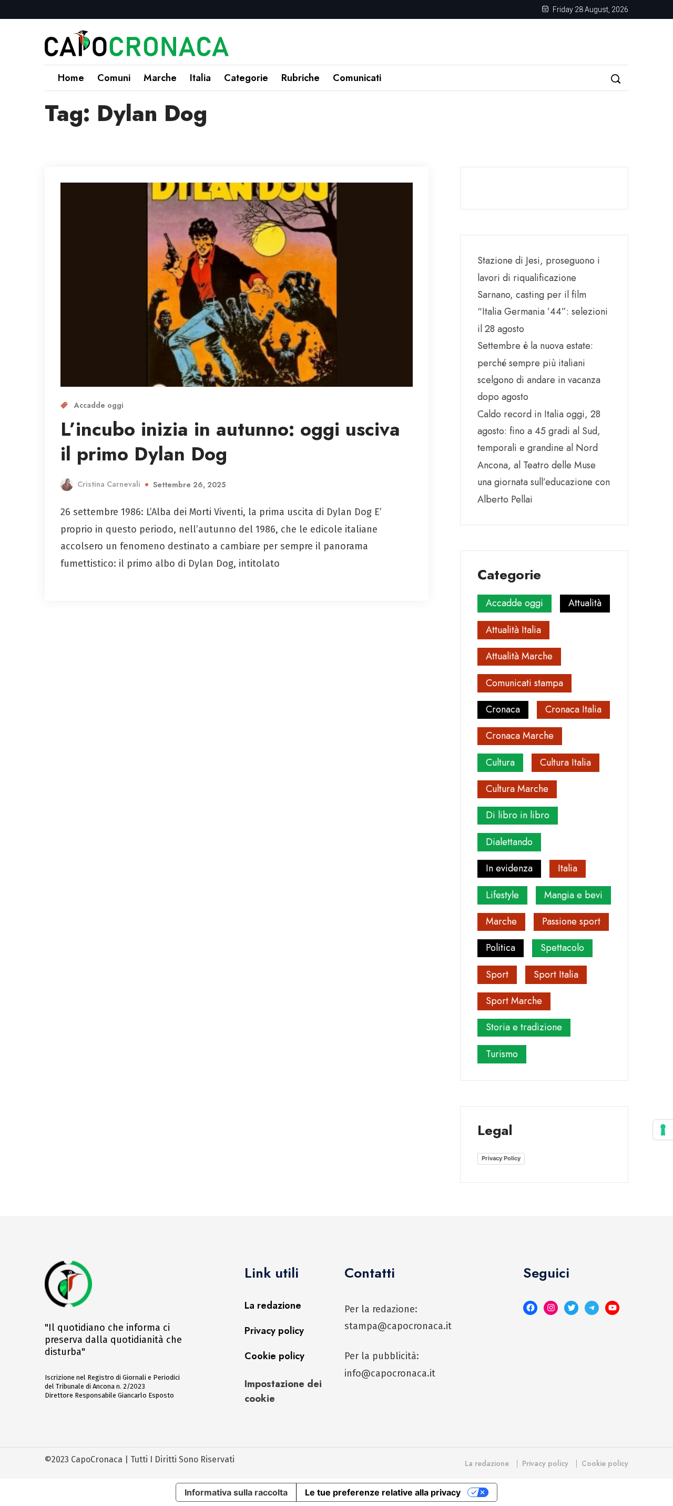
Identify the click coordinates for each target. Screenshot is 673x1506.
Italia (200, 78)
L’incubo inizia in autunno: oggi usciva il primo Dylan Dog (230, 441)
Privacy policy (274, 1331)
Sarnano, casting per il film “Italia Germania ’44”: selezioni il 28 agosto (542, 312)
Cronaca (503, 709)
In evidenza (509, 868)
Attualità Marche (519, 656)
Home (71, 78)
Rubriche (300, 78)
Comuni (113, 78)
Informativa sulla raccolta (236, 1492)
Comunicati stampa (524, 683)
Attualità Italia (513, 630)
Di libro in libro (517, 815)
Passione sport (571, 921)
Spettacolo (562, 948)
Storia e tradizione (524, 1027)
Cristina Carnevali (108, 484)
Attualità (584, 603)
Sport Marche (514, 1001)
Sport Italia (556, 974)
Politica (500, 948)
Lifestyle (502, 895)
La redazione (272, 1305)
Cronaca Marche (520, 735)
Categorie (246, 78)
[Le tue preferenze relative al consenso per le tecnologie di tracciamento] (663, 1130)
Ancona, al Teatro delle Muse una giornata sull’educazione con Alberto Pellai (543, 482)
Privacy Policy (501, 1158)
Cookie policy (274, 1356)
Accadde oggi (99, 405)
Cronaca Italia (573, 709)
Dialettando (509, 842)
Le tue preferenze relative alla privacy (383, 1492)
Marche (160, 78)
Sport (497, 974)
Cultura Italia (565, 762)
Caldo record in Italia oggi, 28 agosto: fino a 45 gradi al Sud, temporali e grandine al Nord (538, 431)
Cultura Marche (517, 789)
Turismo (502, 1054)
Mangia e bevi (573, 895)
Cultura (500, 762)
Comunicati (357, 78)
